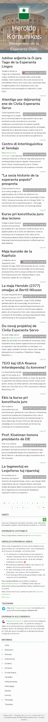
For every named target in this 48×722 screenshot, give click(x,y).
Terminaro (9, 704)
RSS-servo (6, 597)
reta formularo (35, 535)
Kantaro (8, 690)
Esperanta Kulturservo (15, 621)
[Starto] (24, 13)
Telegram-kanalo (21, 608)
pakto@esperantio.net (12, 583)
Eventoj (8, 695)
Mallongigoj (9, 686)
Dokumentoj (10, 659)
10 (24, 507)
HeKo (7, 645)
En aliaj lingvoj (10, 672)
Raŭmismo (9, 650)
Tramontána (28, 715)
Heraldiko (9, 677)
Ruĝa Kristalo (14, 338)
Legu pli (43, 96)
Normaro (8, 654)
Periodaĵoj (9, 700)
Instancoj (8, 668)
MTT (12, 715)
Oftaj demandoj (11, 681)
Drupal (42, 715)
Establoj (8, 663)
